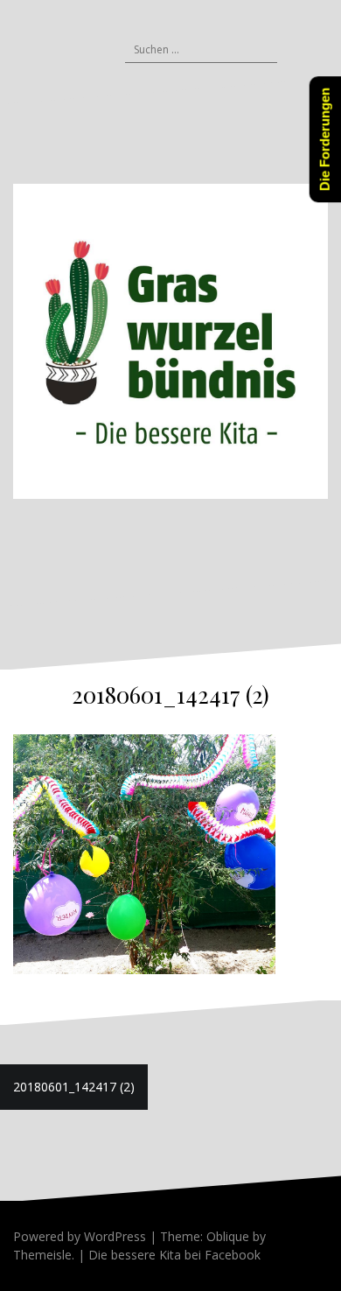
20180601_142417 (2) (74, 1086)
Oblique (227, 1236)
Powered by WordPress (79, 1236)
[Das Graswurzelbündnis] (170, 340)
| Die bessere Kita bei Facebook (167, 1254)
